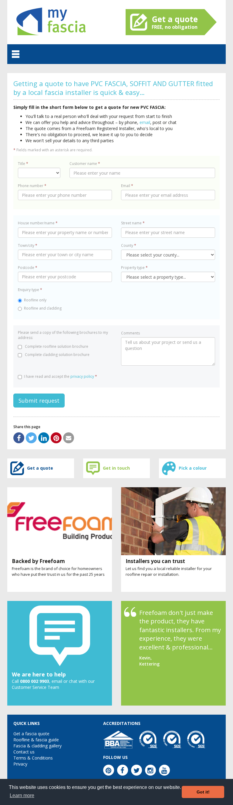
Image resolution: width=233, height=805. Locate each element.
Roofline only (35, 300)
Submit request (39, 400)
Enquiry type (30, 289)
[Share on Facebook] (18, 437)
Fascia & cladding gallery (37, 746)
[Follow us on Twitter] (136, 770)
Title (23, 163)
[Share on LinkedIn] (43, 437)
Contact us (24, 752)
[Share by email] (68, 437)
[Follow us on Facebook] (122, 770)
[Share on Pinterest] (56, 437)
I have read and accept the (60, 376)
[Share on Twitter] (31, 437)
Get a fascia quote (31, 733)
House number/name (38, 223)
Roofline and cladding (43, 308)
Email (127, 185)
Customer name (84, 163)
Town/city (27, 245)
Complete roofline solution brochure (56, 346)
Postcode (27, 267)
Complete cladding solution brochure (56, 354)
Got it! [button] (203, 792)
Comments (130, 333)
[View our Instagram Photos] (150, 770)
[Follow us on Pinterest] (108, 770)
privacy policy (82, 376)
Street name (133, 223)
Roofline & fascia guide (36, 740)
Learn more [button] (22, 795)
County (128, 245)
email (145, 122)
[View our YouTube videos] (164, 770)
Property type (134, 267)
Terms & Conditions (33, 758)
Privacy (20, 764)
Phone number (32, 185)
